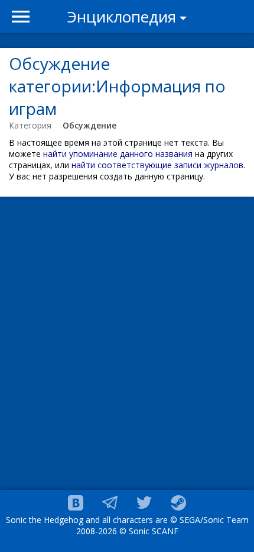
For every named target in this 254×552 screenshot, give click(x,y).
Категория (30, 125)
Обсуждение (89, 125)
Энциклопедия (121, 16)
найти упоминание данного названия (118, 153)
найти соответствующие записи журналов (157, 165)
